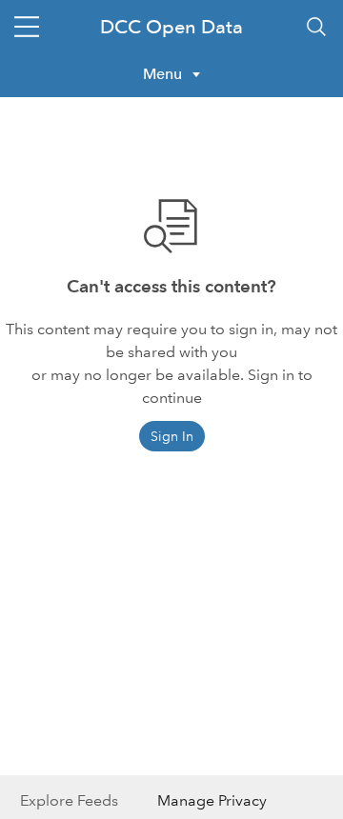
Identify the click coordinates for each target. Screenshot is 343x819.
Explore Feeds (69, 800)
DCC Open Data (171, 26)
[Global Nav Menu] (27, 27)
